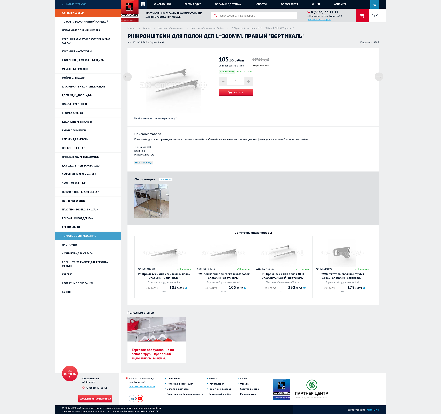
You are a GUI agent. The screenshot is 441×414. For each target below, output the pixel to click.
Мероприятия (248, 394)
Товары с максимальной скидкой (85, 21)
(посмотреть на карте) (319, 19)
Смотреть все (165, 179)
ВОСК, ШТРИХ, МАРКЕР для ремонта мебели (85, 264)
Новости (261, 4)
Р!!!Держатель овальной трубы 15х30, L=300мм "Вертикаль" (342, 276)
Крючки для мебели (75, 139)
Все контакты (69, 372)
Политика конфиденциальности (185, 394)
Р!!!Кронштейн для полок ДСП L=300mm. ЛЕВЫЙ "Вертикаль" (283, 276)
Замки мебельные (74, 183)
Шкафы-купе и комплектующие (83, 86)
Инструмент (70, 244)
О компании (162, 4)
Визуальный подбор (220, 394)
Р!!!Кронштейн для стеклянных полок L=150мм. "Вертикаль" (164, 276)
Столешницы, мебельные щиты (83, 60)
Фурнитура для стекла (77, 253)
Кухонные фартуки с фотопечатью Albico (86, 41)
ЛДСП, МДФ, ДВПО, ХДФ (76, 95)
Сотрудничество (249, 388)
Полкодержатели (73, 148)
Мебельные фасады (75, 69)
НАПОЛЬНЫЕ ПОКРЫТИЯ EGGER (81, 30)
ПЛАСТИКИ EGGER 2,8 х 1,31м (80, 209)
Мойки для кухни (73, 77)
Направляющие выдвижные (80, 156)
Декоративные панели (77, 121)
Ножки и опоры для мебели (80, 192)
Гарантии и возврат (220, 388)
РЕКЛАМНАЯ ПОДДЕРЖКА (77, 218)
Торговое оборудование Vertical (207, 28)
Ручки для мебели (74, 130)
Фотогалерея (289, 4)
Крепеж (67, 274)
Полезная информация (180, 383)
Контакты (340, 4)
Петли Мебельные (73, 200)
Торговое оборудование (79, 235)
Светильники (71, 227)
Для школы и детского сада (81, 165)
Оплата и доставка (228, 4)
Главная (131, 28)
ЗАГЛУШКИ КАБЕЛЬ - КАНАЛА (79, 174)
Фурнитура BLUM (73, 12)
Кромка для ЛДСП (73, 113)
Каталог (147, 28)
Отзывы (244, 383)
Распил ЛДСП (192, 4)
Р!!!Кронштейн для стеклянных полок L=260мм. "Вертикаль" (223, 276)
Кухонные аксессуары (77, 51)
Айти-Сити (373, 409)
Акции (315, 4)
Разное (66, 292)
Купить (238, 92)
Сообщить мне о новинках (95, 398)
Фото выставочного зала (142, 386)
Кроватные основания (77, 283)
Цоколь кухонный (74, 104)
